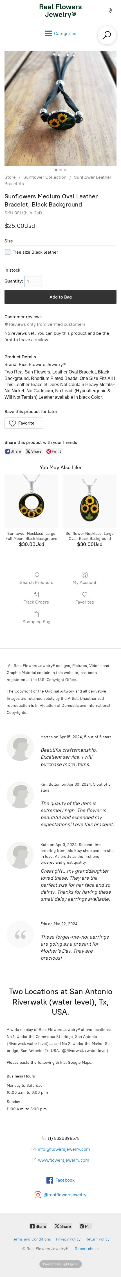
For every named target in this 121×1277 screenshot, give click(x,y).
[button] (24, 423)
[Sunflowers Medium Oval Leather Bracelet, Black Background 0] (60, 108)
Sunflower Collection (44, 177)
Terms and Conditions (31, 1239)
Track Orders (36, 602)
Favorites (84, 602)
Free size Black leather (35, 252)
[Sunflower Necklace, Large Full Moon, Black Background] (31, 501)
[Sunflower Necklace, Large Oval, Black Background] (89, 501)
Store (10, 177)
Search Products (36, 582)
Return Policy (97, 1239)
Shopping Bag (36, 621)
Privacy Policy (68, 1239)
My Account (85, 582)
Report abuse (87, 1248)
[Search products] (107, 35)
